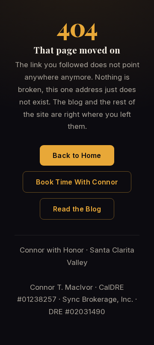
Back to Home (77, 155)
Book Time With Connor (77, 182)
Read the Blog (77, 209)
